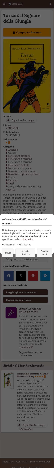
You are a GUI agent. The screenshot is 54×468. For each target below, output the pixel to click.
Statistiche (25, 244)
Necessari (9, 244)
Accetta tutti (44, 253)
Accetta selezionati (25, 253)
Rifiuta (7, 252)
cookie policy (26, 239)
